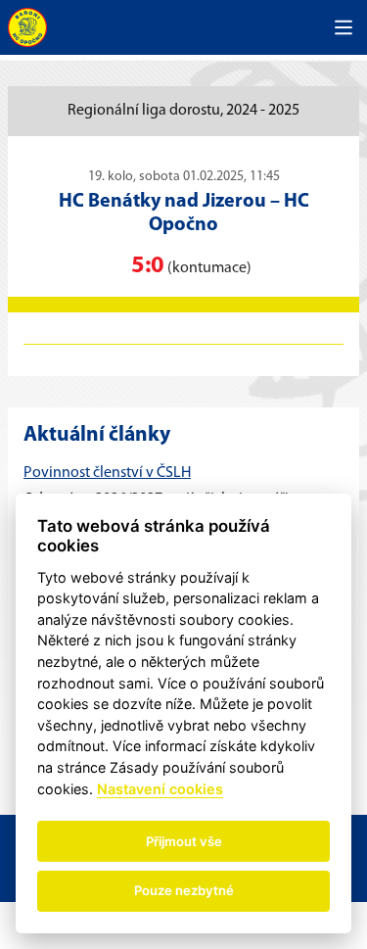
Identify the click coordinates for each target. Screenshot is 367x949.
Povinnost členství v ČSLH (107, 473)
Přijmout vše (184, 841)
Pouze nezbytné (184, 890)
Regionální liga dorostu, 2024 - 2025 (183, 111)
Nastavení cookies (160, 789)
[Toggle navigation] (343, 27)
